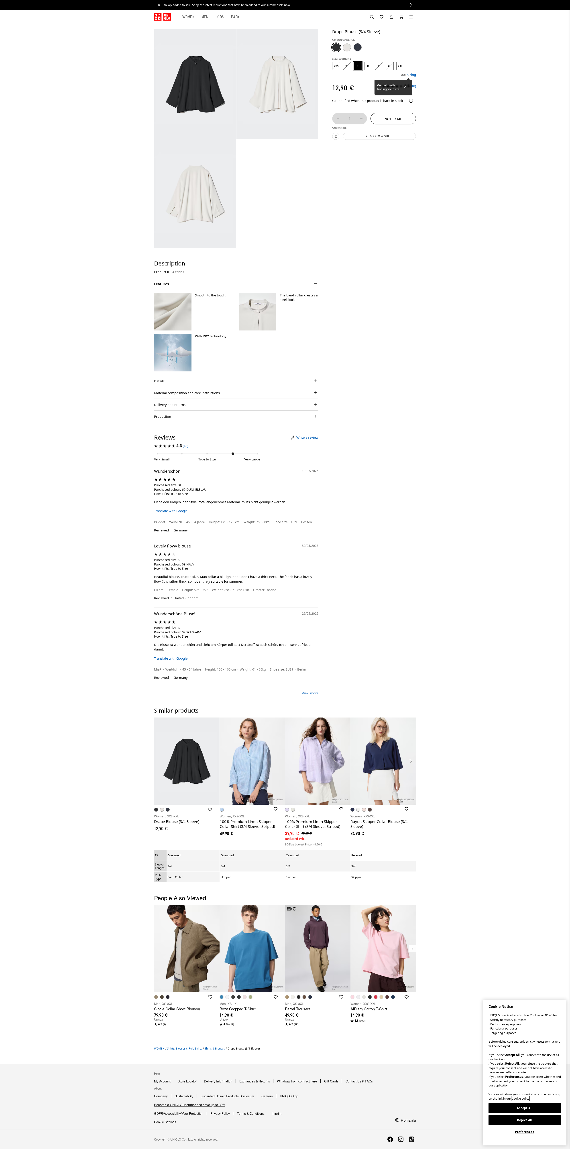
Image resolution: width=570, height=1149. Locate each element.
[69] (358, 47)
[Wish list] (382, 17)
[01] (347, 47)
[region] (524, 1072)
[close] (159, 5)
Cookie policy (520, 1098)
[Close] (405, 87)
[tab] (188, 17)
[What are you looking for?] (372, 17)
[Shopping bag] (401, 17)
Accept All (525, 1108)
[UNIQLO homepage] (162, 17)
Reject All (524, 1120)
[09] (336, 47)
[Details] (411, 101)
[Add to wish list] (210, 810)
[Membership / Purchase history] (391, 17)
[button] (172, 311)
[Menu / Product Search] (411, 17)
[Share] (335, 136)
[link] (290, 5)
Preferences (524, 1132)
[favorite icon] (210, 997)
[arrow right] (411, 761)
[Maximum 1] (361, 118)
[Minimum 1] (338, 118)
